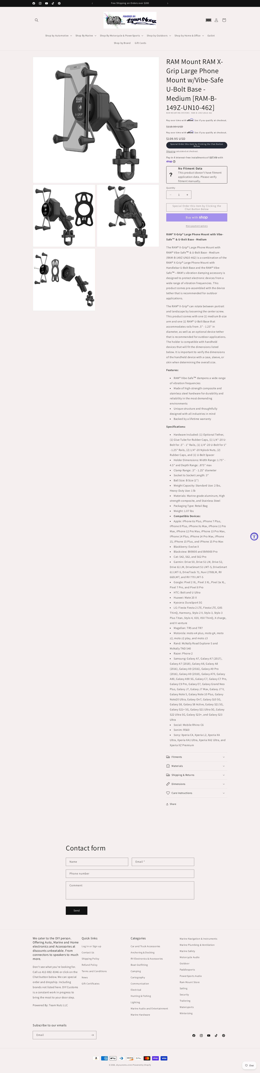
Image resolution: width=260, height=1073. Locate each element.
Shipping (170, 151)
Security (184, 994)
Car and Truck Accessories (145, 946)
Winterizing (186, 1013)
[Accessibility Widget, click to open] (254, 537)
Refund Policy (89, 965)
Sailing (183, 988)
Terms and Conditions (94, 971)
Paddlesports (187, 969)
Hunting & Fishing (141, 996)
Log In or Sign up (91, 946)
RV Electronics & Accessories (147, 958)
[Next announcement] (168, 3)
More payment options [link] (197, 225)
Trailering (185, 1000)
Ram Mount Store (190, 982)
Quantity (170, 187)
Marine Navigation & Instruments (198, 938)
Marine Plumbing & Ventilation (197, 944)
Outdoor (184, 963)
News (85, 977)
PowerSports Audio (191, 976)
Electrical (136, 989)
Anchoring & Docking (142, 952)
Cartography (138, 977)
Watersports (187, 1007)
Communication (140, 983)
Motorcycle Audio (190, 957)
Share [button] (173, 804)
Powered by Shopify (142, 1065)
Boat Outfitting (139, 965)
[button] (37, 20)
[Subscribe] (92, 1035)
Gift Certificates (90, 983)
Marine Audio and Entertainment (149, 1008)
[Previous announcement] (92, 3)
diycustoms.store (124, 1065)
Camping (136, 971)
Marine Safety (187, 951)
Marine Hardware (140, 1014)
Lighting (135, 1002)
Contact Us (88, 952)
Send (77, 910)
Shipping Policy (90, 958)
